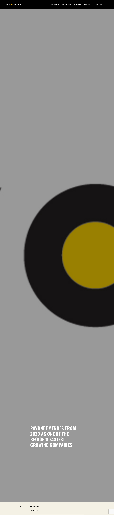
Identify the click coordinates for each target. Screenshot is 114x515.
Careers (98, 4)
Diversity (88, 4)
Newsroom (77, 4)
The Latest (66, 4)
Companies (55, 4)
